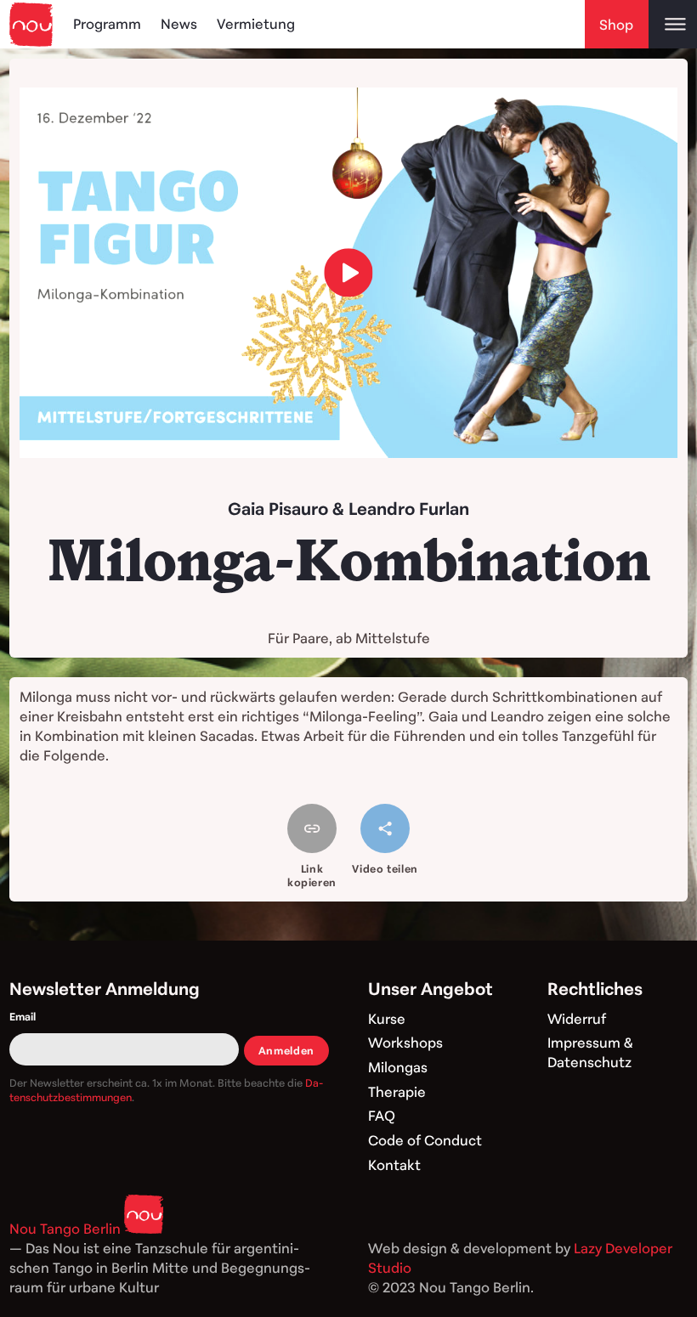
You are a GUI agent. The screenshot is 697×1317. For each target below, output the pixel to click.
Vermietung (256, 23)
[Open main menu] (673, 24)
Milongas (398, 1067)
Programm (107, 23)
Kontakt (394, 1164)
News (179, 23)
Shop (616, 24)
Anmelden (286, 1050)
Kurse (386, 1018)
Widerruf (576, 1018)
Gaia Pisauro (278, 508)
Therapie (397, 1091)
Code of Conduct (425, 1140)
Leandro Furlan (408, 508)
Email (22, 1016)
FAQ (381, 1115)
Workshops (405, 1042)
